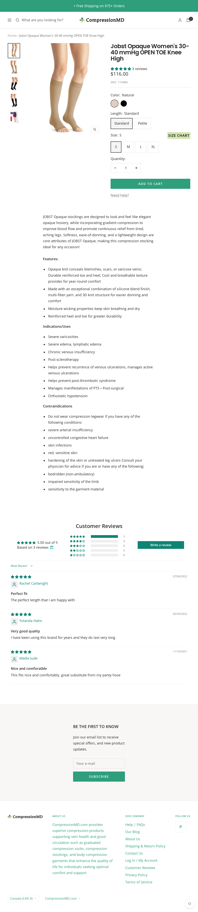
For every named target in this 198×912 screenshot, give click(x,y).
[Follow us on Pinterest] (180, 827)
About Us (132, 839)
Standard (121, 123)
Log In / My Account (141, 860)
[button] (121, 68)
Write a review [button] (160, 545)
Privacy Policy (136, 875)
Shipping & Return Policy (145, 846)
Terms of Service (138, 882)
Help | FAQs (135, 824)
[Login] (180, 20)
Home (12, 35)
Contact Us (134, 853)
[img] (21, 576)
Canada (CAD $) (21, 898)
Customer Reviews (140, 867)
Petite (142, 123)
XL (153, 146)
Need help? (120, 195)
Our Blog (132, 831)
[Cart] (188, 20)
